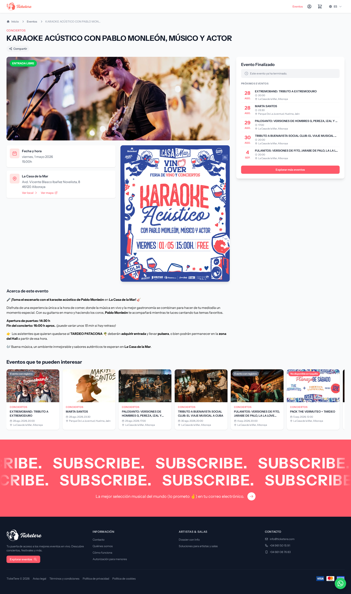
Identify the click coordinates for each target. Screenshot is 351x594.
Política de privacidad (96, 578)
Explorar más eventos (290, 169)
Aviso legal (39, 578)
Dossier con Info (189, 539)
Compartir (20, 49)
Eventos (297, 6)
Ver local (28, 193)
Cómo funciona (102, 552)
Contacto (98, 539)
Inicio (15, 21)
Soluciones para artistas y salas (198, 546)
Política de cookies (124, 578)
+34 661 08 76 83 (280, 552)
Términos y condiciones (64, 578)
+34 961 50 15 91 (280, 545)
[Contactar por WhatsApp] (340, 583)
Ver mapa (47, 193)
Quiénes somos (103, 546)
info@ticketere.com (282, 539)
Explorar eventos (21, 559)
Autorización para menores (110, 559)
